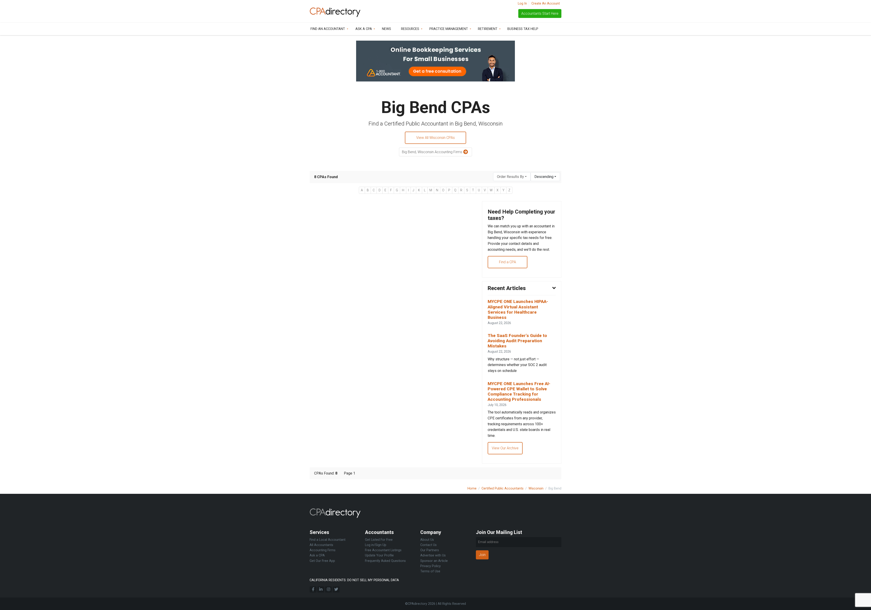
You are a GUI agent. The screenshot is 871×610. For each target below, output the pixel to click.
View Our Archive (505, 448)
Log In (522, 3)
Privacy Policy (430, 566)
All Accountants (321, 545)
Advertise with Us (433, 555)
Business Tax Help (522, 29)
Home (472, 488)
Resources (410, 29)
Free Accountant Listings (383, 550)
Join (482, 555)
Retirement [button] (487, 29)
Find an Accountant (328, 29)
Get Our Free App (322, 561)
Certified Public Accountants (503, 488)
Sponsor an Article (434, 561)
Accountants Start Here (539, 13)
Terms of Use (430, 571)
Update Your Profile (379, 555)
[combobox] (512, 176)
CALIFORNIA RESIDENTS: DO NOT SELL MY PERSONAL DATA (354, 580)
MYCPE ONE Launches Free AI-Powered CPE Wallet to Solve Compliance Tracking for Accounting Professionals (519, 391)
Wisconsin (535, 488)
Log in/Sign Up (375, 545)
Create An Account (545, 3)
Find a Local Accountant (327, 540)
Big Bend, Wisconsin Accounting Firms (432, 152)
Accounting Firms (322, 550)
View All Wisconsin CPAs (435, 137)
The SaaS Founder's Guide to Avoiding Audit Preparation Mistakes (517, 341)
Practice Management (448, 29)
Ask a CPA (363, 29)
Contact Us (428, 545)
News (386, 29)
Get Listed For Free (379, 540)
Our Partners (429, 550)
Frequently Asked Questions (385, 561)
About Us (427, 540)
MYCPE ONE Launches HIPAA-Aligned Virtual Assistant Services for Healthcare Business (518, 309)
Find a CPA (507, 262)
